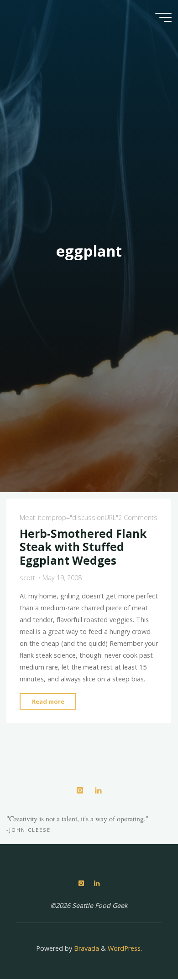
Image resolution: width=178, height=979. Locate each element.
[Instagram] (79, 790)
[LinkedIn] (97, 790)
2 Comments (137, 517)
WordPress (124, 948)
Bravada (85, 948)
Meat (27, 517)
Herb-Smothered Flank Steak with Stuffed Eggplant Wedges (83, 547)
